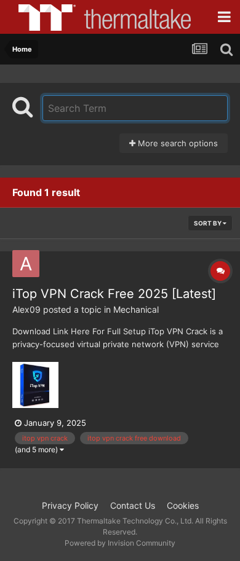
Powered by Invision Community (120, 542)
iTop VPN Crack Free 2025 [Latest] (114, 293)
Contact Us (132, 505)
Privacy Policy (70, 505)
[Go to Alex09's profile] (25, 263)
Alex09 (26, 309)
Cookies (183, 505)
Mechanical (136, 309)
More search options (176, 143)
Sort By (208, 223)
